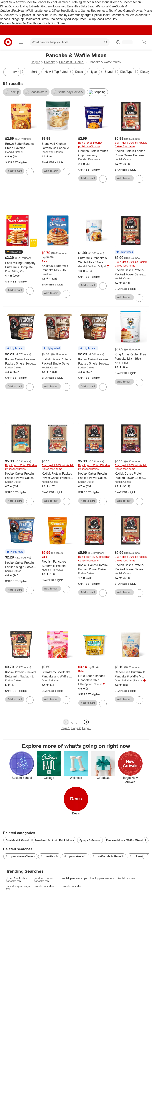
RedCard (28, 23)
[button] (14, 252)
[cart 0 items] (144, 42)
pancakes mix (78, 856)
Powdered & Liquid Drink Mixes (54, 840)
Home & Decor (120, 2)
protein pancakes (44, 886)
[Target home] (8, 42)
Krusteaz (47, 274)
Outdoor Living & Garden (25, 6)
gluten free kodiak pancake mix (16, 880)
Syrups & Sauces (90, 840)
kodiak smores (126, 878)
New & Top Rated (56, 71)
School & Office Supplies (55, 10)
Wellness (33, 10)
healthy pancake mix (102, 878)
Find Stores (57, 23)
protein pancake (71, 886)
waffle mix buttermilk (111, 856)
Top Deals (25, 19)
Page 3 (86, 728)
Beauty (92, 6)
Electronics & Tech (102, 10)
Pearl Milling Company (16, 271)
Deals (105, 15)
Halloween (63, 2)
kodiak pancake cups (74, 878)
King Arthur (121, 362)
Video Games (124, 10)
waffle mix (52, 856)
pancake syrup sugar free (18, 888)
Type (94, 71)
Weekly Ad (64, 19)
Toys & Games (81, 10)
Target (36, 62)
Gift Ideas (36, 15)
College (51, 2)
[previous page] (66, 722)
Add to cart (15, 170)
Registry (16, 23)
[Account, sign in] (125, 42)
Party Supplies (20, 15)
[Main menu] (21, 42)
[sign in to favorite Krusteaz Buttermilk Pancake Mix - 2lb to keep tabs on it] (66, 294)
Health (22, 10)
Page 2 (76, 728)
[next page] (86, 722)
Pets (15, 10)
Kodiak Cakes (123, 159)
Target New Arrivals (13, 2)
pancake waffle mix (23, 856)
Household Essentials (66, 6)
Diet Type (126, 71)
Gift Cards (50, 15)
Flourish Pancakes (89, 159)
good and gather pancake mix (43, 880)
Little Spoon (85, 684)
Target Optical (92, 15)
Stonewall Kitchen (52, 151)
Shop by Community (70, 15)
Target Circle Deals (44, 19)
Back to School (36, 2)
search (106, 42)
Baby (84, 6)
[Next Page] (145, 72)
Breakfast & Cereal (71, 62)
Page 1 (65, 728)
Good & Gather (14, 151)
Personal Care (106, 6)
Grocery (46, 6)
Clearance (116, 15)
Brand (109, 71)
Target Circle (42, 23)
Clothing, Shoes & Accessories (90, 2)
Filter (15, 72)
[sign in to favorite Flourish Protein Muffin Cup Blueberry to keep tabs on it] (103, 179)
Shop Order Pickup (83, 19)
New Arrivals (131, 15)
